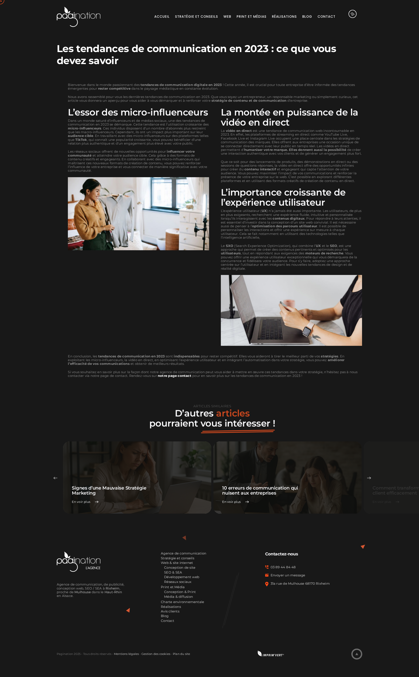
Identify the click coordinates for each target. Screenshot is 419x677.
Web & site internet (177, 563)
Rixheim (113, 588)
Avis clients (170, 611)
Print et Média (173, 587)
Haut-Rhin (113, 592)
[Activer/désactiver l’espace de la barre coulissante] (349, 16)
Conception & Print (180, 592)
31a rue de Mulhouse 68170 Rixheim (300, 584)
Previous (55, 478)
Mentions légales (126, 654)
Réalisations (171, 607)
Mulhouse (82, 592)
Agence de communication (183, 553)
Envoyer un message (288, 575)
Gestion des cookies (155, 654)
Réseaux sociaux (177, 582)
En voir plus (81, 502)
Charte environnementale (182, 602)
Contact (167, 621)
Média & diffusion (178, 597)
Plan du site (181, 654)
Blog (164, 616)
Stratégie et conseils (177, 558)
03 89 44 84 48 (283, 567)
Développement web (181, 577)
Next (369, 478)
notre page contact (174, 376)
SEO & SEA (173, 572)
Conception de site (179, 568)
